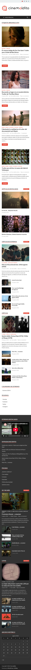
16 (27, 647)
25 (7, 652)
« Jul (3, 659)
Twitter (4, 404)
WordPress (10, 668)
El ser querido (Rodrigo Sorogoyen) (18, 288)
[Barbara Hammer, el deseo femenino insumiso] (15, 223)
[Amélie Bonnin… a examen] (6, 543)
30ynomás (4, 511)
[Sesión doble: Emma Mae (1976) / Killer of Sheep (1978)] (15, 324)
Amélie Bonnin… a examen (18, 543)
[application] (15, 429)
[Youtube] (22, 1)
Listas (12, 581)
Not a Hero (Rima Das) (17, 368)
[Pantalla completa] (27, 436)
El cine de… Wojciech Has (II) (9, 210)
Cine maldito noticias (14, 54)
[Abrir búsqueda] (27, 17)
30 (27, 652)
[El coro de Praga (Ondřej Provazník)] (6, 304)
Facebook (5, 401)
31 (3, 655)
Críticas (8, 334)
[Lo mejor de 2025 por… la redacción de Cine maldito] (6, 598)
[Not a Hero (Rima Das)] (6, 368)
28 (19, 652)
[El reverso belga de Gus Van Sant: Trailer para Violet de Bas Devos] (15, 37)
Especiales (4, 479)
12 (11, 647)
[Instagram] (28, 1)
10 (3, 647)
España (6, 166)
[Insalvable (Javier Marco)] (6, 551)
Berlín (3, 127)
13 (15, 647)
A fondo (3, 334)
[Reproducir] (3, 436)
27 (15, 652)
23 (27, 650)
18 (7, 650)
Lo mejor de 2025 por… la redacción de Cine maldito (18, 599)
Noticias (3, 48)
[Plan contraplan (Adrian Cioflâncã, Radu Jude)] (6, 535)
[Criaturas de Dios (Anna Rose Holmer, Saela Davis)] (6, 376)
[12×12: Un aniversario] (6, 614)
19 (11, 650)
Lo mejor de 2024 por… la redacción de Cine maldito (18, 607)
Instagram (5, 406)
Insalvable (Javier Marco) (18, 551)
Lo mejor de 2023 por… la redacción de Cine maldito (18, 623)
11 (7, 647)
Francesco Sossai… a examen (11, 514)
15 (23, 647)
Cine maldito (14, 268)
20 (15, 650)
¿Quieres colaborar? (7, 471)
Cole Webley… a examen (18, 527)
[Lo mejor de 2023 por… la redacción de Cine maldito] (6, 622)
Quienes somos (6, 484)
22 (23, 650)
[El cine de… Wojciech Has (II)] (15, 200)
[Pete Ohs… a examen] (6, 351)
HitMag (15, 668)
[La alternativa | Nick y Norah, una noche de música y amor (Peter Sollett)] (6, 359)
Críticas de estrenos (12, 262)
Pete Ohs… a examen (17, 351)
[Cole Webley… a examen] (6, 527)
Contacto (4, 477)
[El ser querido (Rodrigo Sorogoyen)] (6, 288)
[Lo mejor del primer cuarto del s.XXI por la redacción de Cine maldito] (15, 564)
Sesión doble (13, 334)
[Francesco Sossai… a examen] (15, 493)
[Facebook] (24, 1)
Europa (7, 127)
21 (19, 650)
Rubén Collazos (14, 516)
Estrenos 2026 (6, 390)
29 (23, 652)
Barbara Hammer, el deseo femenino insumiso (14, 234)
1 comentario (24, 133)
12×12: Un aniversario (17, 614)
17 (3, 650)
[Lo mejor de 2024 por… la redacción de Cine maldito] (6, 606)
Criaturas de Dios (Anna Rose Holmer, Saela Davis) (19, 376)
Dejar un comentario (24, 54)
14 (19, 647)
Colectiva (8, 581)
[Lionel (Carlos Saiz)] (6, 280)
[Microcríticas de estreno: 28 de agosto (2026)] (15, 253)
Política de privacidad (7, 482)
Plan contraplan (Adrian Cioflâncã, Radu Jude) (18, 535)
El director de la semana (17, 511)
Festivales (11, 127)
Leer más (4, 65)
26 (11, 652)
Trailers (8, 48)
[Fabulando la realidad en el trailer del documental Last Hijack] (15, 118)
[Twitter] (26, 1)
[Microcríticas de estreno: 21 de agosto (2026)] (6, 296)
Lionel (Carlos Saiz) (17, 280)
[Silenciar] (25, 436)
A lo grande (4, 262)
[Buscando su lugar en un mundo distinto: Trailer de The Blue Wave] (15, 79)
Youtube (5, 399)
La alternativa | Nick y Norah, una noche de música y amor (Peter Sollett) (20, 361)
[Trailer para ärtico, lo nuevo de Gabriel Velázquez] (15, 157)
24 (3, 652)
